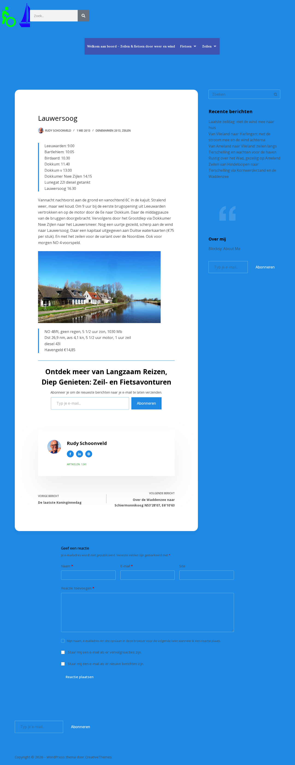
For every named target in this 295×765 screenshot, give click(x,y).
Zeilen (207, 46)
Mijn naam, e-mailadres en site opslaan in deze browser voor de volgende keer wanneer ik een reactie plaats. (144, 641)
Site (182, 566)
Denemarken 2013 (108, 130)
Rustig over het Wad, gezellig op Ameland (244, 158)
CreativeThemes (98, 757)
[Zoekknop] (275, 94)
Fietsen (186, 46)
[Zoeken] (83, 15)
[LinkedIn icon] (79, 453)
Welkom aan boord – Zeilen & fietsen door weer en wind (131, 46)
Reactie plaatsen (80, 676)
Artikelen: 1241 (77, 464)
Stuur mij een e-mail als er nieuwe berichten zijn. (106, 663)
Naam (67, 566)
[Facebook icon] (70, 453)
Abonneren (146, 403)
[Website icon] (88, 453)
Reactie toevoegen (77, 588)
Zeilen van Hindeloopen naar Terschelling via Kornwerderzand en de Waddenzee (242, 170)
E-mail (126, 566)
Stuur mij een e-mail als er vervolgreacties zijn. (105, 652)
